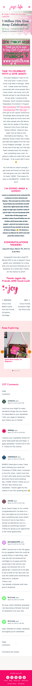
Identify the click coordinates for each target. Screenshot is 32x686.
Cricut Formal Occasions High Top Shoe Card (24, 304)
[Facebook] (8, 1)
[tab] (12, 370)
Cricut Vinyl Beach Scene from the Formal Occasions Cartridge (8, 307)
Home (6, 680)
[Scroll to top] (30, 683)
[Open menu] (30, 7)
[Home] (2, 14)
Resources (25, 680)
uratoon (11, 401)
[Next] (29, 351)
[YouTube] (16, 1)
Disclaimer (21, 683)
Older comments (6, 392)
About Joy (17, 680)
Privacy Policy (12, 683)
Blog (10, 680)
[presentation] (17, 345)
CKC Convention (9, 107)
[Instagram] (23, 1)
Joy (8, 29)
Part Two (23, 110)
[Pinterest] (12, 1)
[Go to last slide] (2, 351)
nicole (10, 501)
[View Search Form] (4, 7)
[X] (19, 1)
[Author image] (3, 29)
